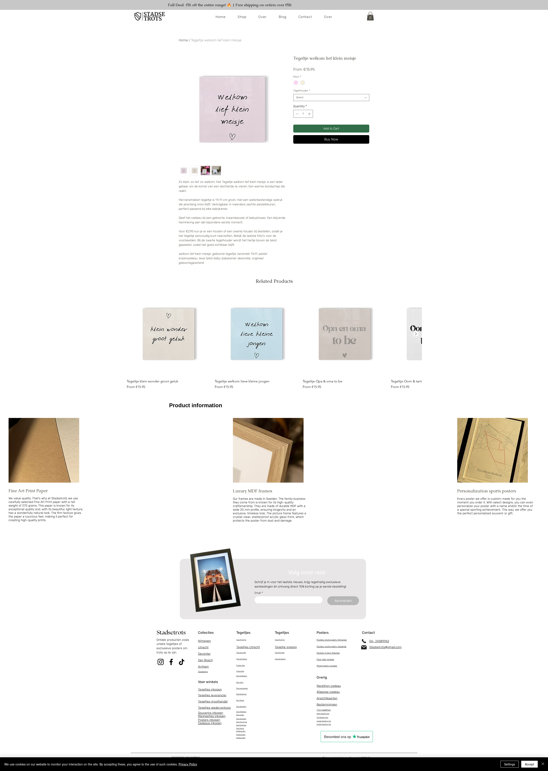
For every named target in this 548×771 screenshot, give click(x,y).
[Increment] (309, 114)
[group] (274, 343)
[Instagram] (160, 662)
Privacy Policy (188, 764)
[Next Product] (415, 333)
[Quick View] (168, 334)
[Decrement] (296, 114)
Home (183, 40)
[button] (370, 16)
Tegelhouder (301, 90)
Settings (509, 764)
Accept (529, 764)
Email (259, 592)
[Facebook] (171, 662)
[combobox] (331, 97)
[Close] (542, 764)
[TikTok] (181, 662)
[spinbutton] (303, 114)
